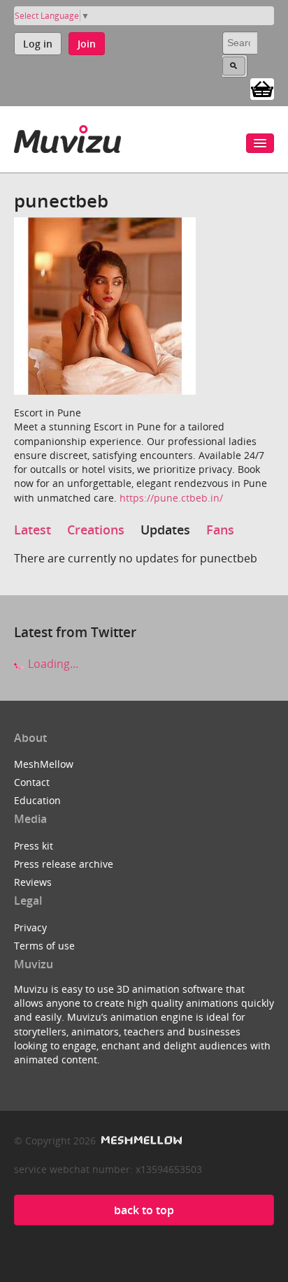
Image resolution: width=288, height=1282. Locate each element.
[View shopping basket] (262, 88)
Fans (220, 529)
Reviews (33, 882)
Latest (32, 529)
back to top (144, 1210)
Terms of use (44, 945)
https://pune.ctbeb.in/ (171, 497)
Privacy (30, 927)
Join (87, 43)
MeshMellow (43, 764)
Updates (165, 529)
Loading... (51, 663)
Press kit (33, 845)
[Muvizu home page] (67, 137)
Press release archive (63, 864)
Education (37, 800)
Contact (32, 782)
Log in (37, 43)
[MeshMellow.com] (140, 1140)
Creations (95, 529)
